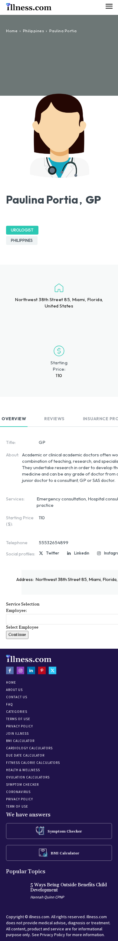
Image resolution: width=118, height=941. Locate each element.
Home (12, 30)
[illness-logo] (28, 6)
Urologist (22, 230)
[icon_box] (59, 830)
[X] (52, 670)
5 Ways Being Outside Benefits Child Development (68, 887)
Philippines (33, 30)
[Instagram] (99, 553)
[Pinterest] (42, 670)
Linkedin (81, 553)
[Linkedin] (69, 553)
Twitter (52, 553)
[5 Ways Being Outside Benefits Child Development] (16, 892)
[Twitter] (41, 553)
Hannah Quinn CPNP (47, 897)
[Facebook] (10, 670)
